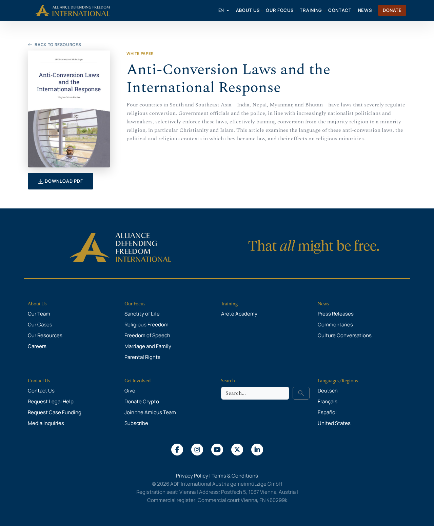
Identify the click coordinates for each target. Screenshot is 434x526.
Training (229, 304)
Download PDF (63, 181)
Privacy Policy (192, 475)
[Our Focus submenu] (296, 10)
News (323, 304)
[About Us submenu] (262, 10)
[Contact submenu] (354, 10)
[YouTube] (217, 449)
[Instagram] (197, 449)
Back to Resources (58, 44)
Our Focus (134, 304)
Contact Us (39, 381)
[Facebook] (177, 449)
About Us (37, 304)
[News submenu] (374, 10)
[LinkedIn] (257, 449)
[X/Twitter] (237, 449)
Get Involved (137, 381)
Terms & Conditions (235, 475)
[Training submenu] (324, 10)
